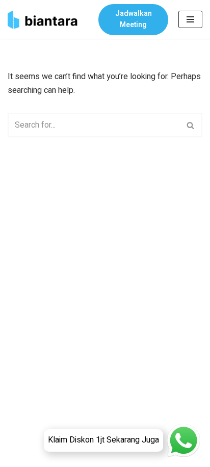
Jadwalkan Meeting (133, 19)
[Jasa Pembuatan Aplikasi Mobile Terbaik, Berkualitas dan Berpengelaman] (45, 20)
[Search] (190, 125)
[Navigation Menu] (190, 19)
